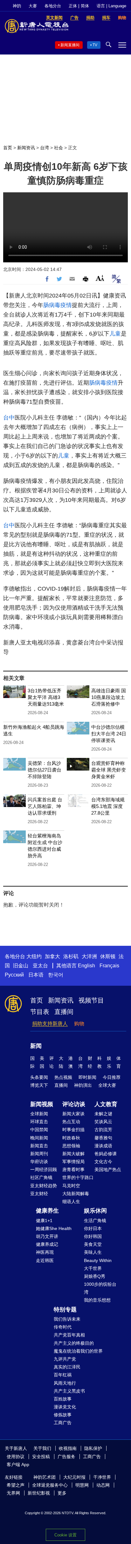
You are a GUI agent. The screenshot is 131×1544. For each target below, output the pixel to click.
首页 (7, 147)
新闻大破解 (73, 1153)
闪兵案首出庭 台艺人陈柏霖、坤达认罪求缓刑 (45, 806)
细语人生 (71, 1201)
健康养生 (47, 1211)
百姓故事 (63, 1398)
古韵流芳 (103, 1129)
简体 (85, 5)
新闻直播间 (69, 45)
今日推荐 (112, 1077)
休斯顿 (107, 956)
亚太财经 (39, 1193)
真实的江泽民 (67, 1366)
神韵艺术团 (44, 1477)
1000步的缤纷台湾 (100, 1288)
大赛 (33, 5)
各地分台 (53, 5)
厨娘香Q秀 (94, 1276)
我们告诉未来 (67, 1319)
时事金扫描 (73, 1129)
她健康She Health (54, 1228)
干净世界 (102, 1477)
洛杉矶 (71, 956)
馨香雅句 (103, 1137)
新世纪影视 (39, 1493)
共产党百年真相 (69, 1334)
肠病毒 (51, 305)
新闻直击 (39, 1145)
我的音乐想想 (97, 1300)
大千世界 (93, 1268)
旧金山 (20, 965)
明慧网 (82, 1485)
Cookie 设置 (65, 1535)
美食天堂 (93, 1244)
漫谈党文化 (65, 1406)
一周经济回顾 (43, 1169)
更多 (62, 1493)
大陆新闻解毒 (75, 1193)
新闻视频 (41, 1104)
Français (109, 965)
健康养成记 (47, 1244)
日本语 (36, 974)
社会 (58, 147)
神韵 (17, 5)
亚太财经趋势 (43, 1185)
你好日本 (93, 1228)
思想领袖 (71, 1145)
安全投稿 (41, 1456)
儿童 (115, 333)
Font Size (100, 278)
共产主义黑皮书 (69, 1390)
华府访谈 (39, 1161)
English (86, 965)
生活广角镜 (95, 1220)
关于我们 (42, 1448)
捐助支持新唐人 (50, 1023)
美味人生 (93, 1252)
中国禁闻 (39, 1129)
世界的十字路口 (77, 1177)
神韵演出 (83, 1085)
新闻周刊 (39, 1153)
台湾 (44, 147)
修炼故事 (63, 1414)
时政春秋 (71, 1137)
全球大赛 (107, 1085)
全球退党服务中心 (50, 1485)
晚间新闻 (39, 1137)
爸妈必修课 (105, 1153)
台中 (9, 417)
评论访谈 (73, 1104)
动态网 (103, 1485)
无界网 (13, 1493)
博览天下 (39, 1085)
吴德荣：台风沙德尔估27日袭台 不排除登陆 (44, 769)
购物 (79, 1023)
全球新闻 (39, 1113)
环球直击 (39, 1121)
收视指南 (68, 1448)
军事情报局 (73, 1161)
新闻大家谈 (73, 1113)
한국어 (55, 974)
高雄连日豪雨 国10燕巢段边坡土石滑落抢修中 (108, 697)
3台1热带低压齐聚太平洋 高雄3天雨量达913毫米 (46, 697)
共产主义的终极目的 (74, 1343)
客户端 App (18, 1464)
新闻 (36, 1046)
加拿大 (52, 956)
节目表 (39, 1011)
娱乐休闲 (95, 1211)
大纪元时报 (74, 1477)
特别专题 (65, 1309)
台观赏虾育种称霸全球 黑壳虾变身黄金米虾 (108, 769)
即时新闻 (87, 1077)
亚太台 (40, 965)
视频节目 (91, 1000)
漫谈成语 (103, 1145)
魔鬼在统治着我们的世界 (78, 1351)
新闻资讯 (26, 147)
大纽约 (34, 956)
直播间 (63, 1011)
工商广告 (63, 1422)
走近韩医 (45, 1260)
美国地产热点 (107, 1169)
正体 (73, 5)
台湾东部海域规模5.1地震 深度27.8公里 (108, 806)
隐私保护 (93, 1448)
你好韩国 (93, 1236)
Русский (14, 974)
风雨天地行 (65, 1383)
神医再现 (45, 1252)
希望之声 (15, 1485)
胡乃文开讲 (47, 1236)
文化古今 (103, 1161)
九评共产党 (65, 1358)
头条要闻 (39, 1077)
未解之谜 (103, 1113)
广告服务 (66, 1456)
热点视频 (63, 1077)
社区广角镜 (41, 1177)
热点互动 (71, 1121)
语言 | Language (111, 5)
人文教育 (105, 1104)
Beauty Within (98, 1260)
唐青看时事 (73, 1169)
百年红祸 (63, 1374)
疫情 (66, 305)
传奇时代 (63, 1326)
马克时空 (71, 1185)
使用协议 (15, 1456)
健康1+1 (44, 1220)
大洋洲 (89, 956)
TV (95, 45)
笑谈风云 (103, 1121)
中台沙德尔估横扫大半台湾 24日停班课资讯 (108, 733)
